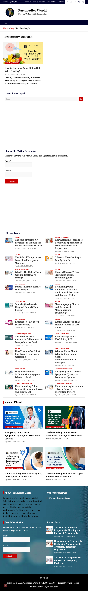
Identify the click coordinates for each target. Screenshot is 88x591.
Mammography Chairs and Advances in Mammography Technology (67, 308)
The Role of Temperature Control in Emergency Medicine (28, 260)
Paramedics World (30, 583)
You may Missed (13, 402)
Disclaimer (61, 2)
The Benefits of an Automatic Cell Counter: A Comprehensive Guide (28, 339)
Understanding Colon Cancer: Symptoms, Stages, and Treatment (29, 389)
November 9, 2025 (20, 248)
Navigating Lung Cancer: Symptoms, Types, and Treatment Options (68, 374)
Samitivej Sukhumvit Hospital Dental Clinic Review (26, 307)
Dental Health (20, 284)
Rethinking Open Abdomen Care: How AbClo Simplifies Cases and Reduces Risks (67, 291)
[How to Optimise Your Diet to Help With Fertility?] (23, 53)
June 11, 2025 (19, 266)
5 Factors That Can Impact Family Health (69, 259)
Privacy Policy (51, 2)
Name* (8, 161)
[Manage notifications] (5, 585)
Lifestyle (15, 63)
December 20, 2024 (61, 298)
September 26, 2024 (21, 360)
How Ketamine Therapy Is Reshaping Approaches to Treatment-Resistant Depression (69, 244)
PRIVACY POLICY (48, 583)
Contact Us (42, 2)
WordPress (53, 587)
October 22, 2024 (60, 316)
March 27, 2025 (60, 263)
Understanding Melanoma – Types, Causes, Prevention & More (69, 389)
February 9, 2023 (10, 74)
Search (81, 99)
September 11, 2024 (60, 365)
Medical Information (62, 237)
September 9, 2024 (60, 395)
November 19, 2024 (21, 313)
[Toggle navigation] (6, 22)
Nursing (17, 237)
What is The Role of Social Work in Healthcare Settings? (28, 275)
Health (7, 63)
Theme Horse (73, 583)
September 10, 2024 (61, 380)
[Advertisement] (44, 126)
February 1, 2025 (20, 293)
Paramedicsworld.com (59, 498)
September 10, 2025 (61, 251)
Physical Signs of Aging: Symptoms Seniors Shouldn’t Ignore (67, 275)
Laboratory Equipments (23, 334)
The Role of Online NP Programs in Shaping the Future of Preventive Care (28, 242)
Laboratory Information (63, 369)
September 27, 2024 (61, 342)
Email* (8, 171)
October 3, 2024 (19, 345)
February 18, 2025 (20, 281)
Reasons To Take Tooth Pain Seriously (27, 323)
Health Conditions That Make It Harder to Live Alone (67, 324)
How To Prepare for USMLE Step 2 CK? (65, 338)
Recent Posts (13, 233)
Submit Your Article (30, 2)
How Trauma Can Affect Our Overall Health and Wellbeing (27, 354)
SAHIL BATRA (21, 74)
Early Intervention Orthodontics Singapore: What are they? (28, 374)
